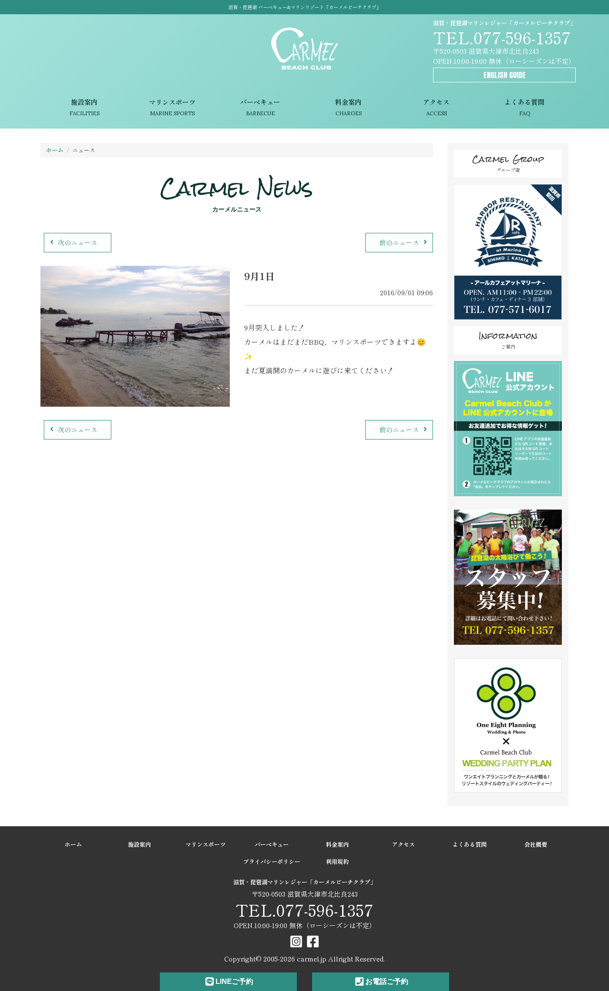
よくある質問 (524, 107)
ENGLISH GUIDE (504, 75)
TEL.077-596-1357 (502, 37)
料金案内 (348, 107)
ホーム (54, 150)
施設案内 (84, 107)
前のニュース (399, 242)
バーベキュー (260, 107)
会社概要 (535, 844)
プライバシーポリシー (271, 861)
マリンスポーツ (172, 107)
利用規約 (337, 861)
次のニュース (78, 242)
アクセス (436, 107)
